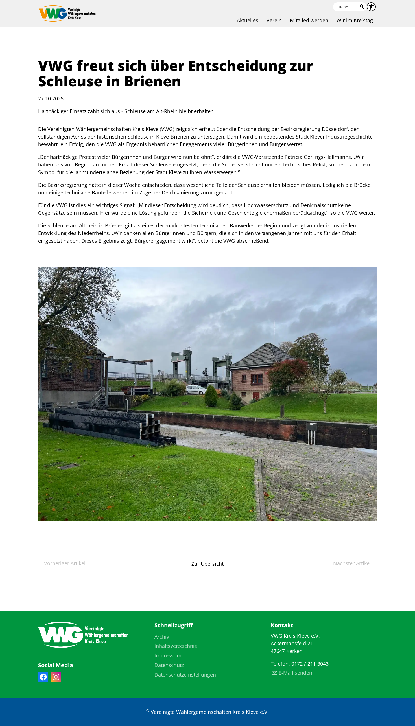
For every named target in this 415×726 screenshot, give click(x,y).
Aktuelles (247, 20)
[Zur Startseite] (67, 14)
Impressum (168, 655)
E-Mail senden (295, 672)
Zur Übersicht (207, 563)
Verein (274, 20)
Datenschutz (169, 665)
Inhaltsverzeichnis (175, 645)
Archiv (161, 636)
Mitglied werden (309, 20)
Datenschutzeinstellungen (185, 674)
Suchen (362, 6)
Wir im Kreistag (355, 20)
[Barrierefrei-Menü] (371, 6)
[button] (43, 677)
